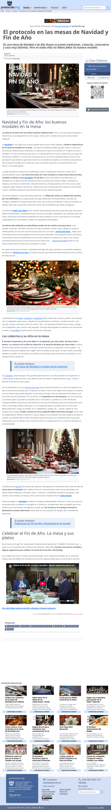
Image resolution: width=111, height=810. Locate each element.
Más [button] (64, 7)
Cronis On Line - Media (95, 808)
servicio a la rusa (32, 387)
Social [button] (26, 7)
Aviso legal (46, 789)
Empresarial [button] (40, 7)
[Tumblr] (22, 799)
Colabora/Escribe (48, 794)
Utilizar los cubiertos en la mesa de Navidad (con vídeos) (14, 699)
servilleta (16, 330)
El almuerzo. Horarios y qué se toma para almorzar (41, 758)
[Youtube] (27, 799)
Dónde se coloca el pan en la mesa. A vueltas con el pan (13, 758)
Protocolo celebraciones (41, 626)
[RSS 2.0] (29, 799)
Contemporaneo (72, 626)
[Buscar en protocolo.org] (108, 7)
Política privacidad (48, 792)
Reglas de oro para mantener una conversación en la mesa (40, 730)
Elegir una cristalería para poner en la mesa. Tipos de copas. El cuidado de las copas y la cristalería (96, 702)
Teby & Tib (63, 792)
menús (18, 486)
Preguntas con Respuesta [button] (99, 109)
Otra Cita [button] (92, 77)
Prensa (10, 629)
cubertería (38, 318)
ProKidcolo (64, 794)
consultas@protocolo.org (52, 783)
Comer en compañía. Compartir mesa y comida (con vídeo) (96, 758)
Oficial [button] (54, 7)
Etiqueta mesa (13, 626)
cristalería (27, 318)
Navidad (8, 144)
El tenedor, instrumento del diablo (94, 729)
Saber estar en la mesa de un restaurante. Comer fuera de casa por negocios (41, 701)
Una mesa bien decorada (66, 728)
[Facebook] (15, 799)
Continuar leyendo (14, 712)
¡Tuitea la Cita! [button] (105, 77)
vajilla (20, 318)
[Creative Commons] (47, 797)
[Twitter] (17, 799)
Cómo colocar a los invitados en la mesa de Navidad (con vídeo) (14, 730)
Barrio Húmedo (65, 789)
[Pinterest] (20, 799)
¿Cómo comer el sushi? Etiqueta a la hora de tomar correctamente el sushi (68, 760)
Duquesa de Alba (59, 240)
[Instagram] (24, 799)
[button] (42, 86)
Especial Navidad (62, 26)
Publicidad (82, 783)
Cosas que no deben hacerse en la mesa (68, 698)
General (58, 626)
